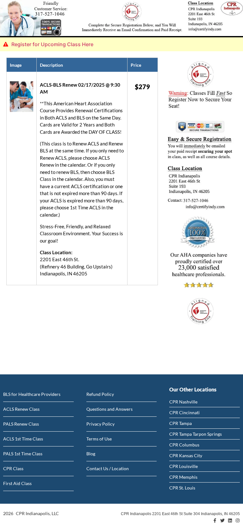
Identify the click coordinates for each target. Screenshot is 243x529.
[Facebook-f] (215, 520)
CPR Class (13, 468)
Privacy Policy (100, 424)
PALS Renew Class (21, 424)
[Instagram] (237, 520)
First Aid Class (17, 483)
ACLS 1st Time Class (23, 438)
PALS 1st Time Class (22, 453)
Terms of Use (99, 438)
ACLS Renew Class (21, 409)
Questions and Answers (109, 409)
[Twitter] (222, 520)
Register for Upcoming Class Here (52, 44)
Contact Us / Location (107, 468)
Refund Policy (100, 394)
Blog (90, 453)
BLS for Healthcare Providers (31, 394)
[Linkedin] (230, 520)
